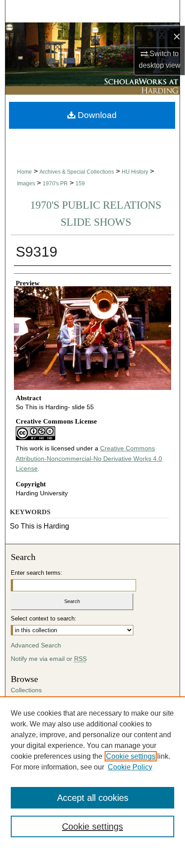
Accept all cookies (92, 798)
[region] (92, 772)
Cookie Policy (130, 767)
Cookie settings (130, 756)
